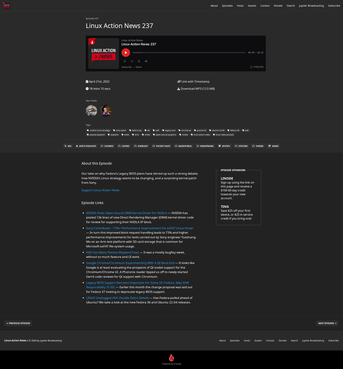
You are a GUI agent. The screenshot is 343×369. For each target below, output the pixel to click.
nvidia (185, 134)
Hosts (240, 5)
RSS (69, 146)
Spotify (226, 146)
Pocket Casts (163, 146)
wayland (114, 134)
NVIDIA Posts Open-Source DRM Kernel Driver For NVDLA (127, 213)
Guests (252, 5)
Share (275, 146)
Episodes (227, 5)
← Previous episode (18, 323)
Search (291, 5)
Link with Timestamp (195, 81)
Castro (125, 146)
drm (136, 134)
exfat (126, 134)
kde (246, 130)
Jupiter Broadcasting (311, 5)
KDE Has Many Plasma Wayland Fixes (113, 252)
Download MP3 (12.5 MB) (197, 89)
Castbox (108, 146)
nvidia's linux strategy (99, 130)
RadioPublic (185, 146)
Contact (265, 5)
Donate (278, 5)
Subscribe (334, 5)
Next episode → (327, 323)
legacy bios (170, 130)
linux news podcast (224, 134)
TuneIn (259, 146)
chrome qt (186, 130)
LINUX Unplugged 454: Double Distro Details (118, 298)
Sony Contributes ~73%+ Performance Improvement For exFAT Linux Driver (139, 228)
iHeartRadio (207, 146)
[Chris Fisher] (91, 111)
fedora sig (136, 130)
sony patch (120, 130)
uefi (157, 130)
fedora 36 (234, 130)
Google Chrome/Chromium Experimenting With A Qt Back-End (130, 263)
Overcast (143, 146)
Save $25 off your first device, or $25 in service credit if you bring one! (237, 212)
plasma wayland (97, 134)
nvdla (147, 134)
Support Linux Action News (100, 190)
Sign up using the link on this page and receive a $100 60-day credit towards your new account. (237, 188)
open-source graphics (165, 134)
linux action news (201, 134)
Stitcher (242, 146)
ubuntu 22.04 (218, 130)
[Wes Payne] (105, 111)
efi (148, 130)
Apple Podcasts (87, 146)
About (214, 5)
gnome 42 (201, 130)
